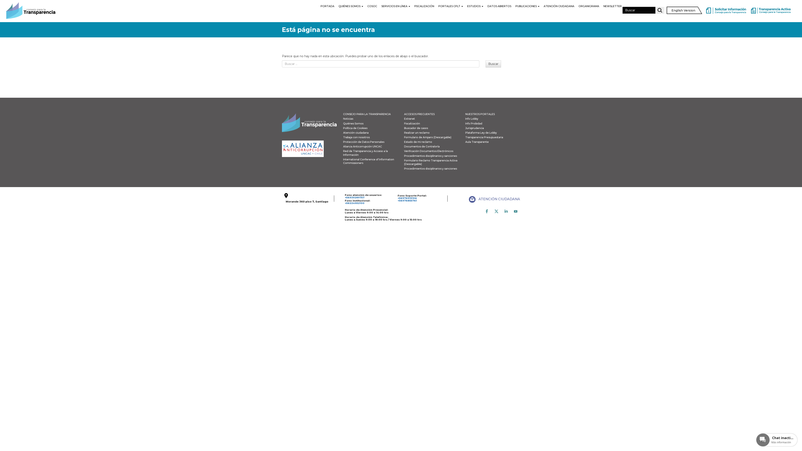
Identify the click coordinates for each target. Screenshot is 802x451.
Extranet (409, 118)
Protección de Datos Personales (363, 141)
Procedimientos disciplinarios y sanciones (430, 155)
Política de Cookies (355, 128)
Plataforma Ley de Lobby (481, 132)
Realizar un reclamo (417, 132)
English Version (683, 10)
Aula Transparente (477, 141)
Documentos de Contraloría (422, 146)
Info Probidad (473, 123)
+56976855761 (407, 200)
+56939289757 (354, 197)
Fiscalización (424, 6)
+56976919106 (407, 198)
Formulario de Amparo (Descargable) (427, 137)
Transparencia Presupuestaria (484, 137)
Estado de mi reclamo (418, 141)
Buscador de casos (416, 128)
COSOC (372, 6)
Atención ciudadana (356, 132)
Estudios (474, 6)
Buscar (493, 64)
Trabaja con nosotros (356, 137)
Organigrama (589, 6)
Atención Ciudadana (559, 6)
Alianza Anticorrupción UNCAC (362, 146)
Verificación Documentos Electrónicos (428, 151)
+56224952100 (354, 203)
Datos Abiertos (499, 6)
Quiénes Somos (350, 6)
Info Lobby (471, 118)
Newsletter (612, 6)
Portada (327, 6)
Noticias (348, 118)
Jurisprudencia (474, 128)
